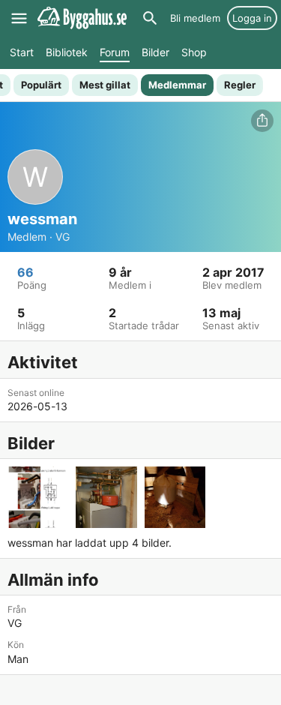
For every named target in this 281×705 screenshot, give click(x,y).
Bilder (155, 52)
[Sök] (150, 18)
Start (22, 52)
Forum (115, 52)
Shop (194, 52)
